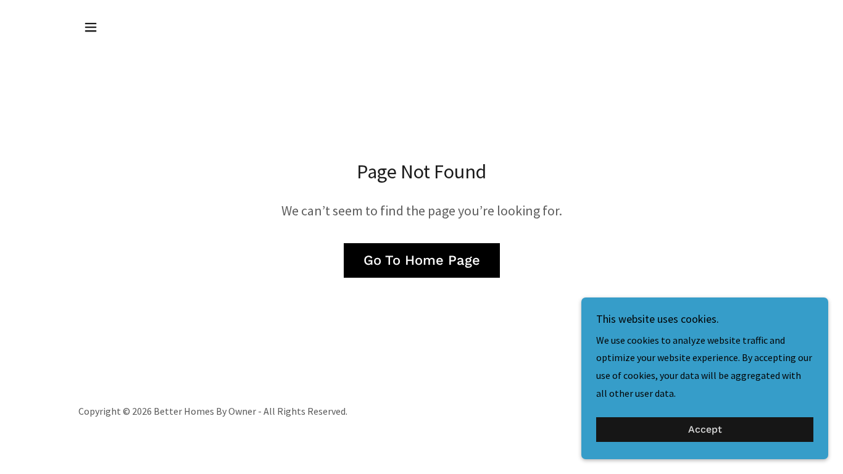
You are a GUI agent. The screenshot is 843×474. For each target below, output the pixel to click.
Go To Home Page (421, 260)
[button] (90, 27)
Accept (705, 430)
